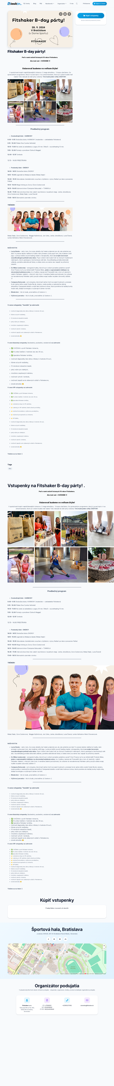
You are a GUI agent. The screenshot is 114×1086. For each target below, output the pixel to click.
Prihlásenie (86, 3)
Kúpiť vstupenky (92, 16)
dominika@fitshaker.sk (87, 1005)
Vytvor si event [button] (100, 3)
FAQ (41, 3)
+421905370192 (67, 1005)
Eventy (27, 3)
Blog (34, 3)
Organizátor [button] (61, 3)
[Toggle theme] (76, 3)
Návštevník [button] (49, 3)
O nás (71, 3)
